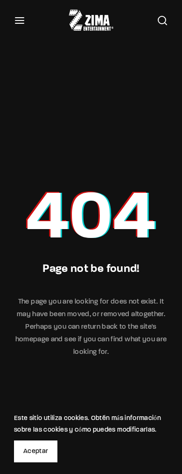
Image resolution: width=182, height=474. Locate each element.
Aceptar (35, 451)
